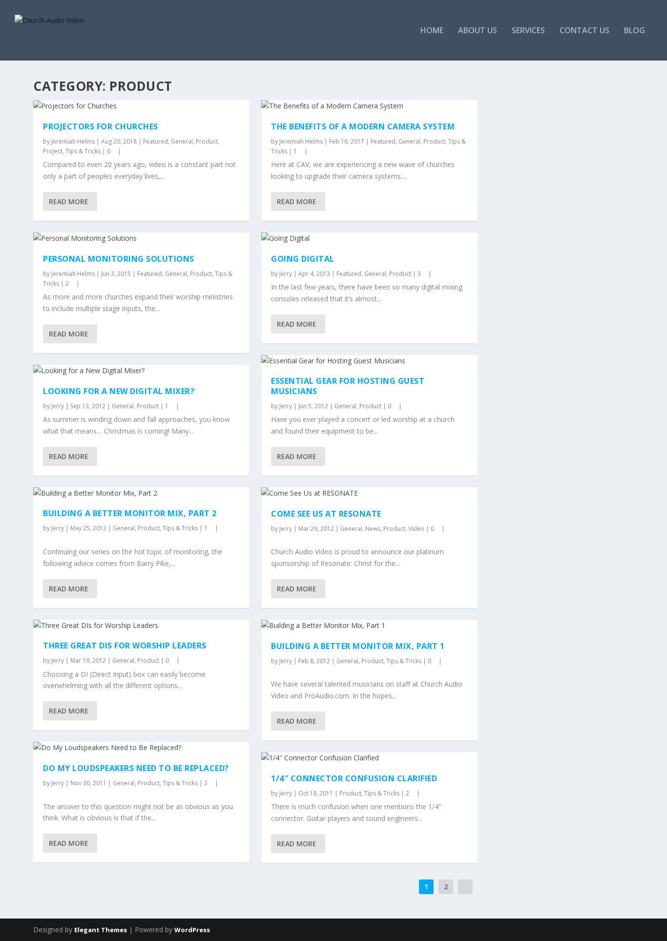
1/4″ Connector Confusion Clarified (354, 778)
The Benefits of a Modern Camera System (363, 126)
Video (416, 528)
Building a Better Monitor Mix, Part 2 (130, 513)
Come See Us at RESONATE (326, 513)
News (372, 528)
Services (528, 31)
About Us (477, 31)
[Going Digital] (369, 238)
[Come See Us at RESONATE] (369, 493)
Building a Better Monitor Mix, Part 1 (358, 646)
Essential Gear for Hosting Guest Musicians (347, 386)
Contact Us (584, 31)
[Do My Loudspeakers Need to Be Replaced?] (141, 747)
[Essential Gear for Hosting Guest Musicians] (369, 361)
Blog (634, 31)
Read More (68, 201)
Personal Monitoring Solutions (118, 258)
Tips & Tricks (83, 151)
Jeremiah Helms (73, 141)
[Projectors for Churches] (141, 106)
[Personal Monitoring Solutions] (141, 238)
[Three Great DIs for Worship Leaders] (141, 625)
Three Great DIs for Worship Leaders (125, 645)
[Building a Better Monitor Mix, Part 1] (369, 625)
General (182, 141)
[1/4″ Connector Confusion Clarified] (369, 758)
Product (207, 141)
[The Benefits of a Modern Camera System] (369, 106)
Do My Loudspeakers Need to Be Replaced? (136, 768)
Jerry (57, 406)
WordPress (192, 929)
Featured (155, 141)
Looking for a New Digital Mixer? (118, 391)
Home (431, 31)
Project (53, 151)
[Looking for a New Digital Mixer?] (141, 370)
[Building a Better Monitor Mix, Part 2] (141, 493)
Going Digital (302, 258)
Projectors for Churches (100, 126)
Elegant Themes (100, 929)
